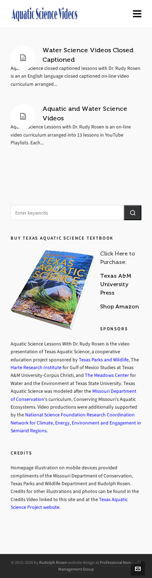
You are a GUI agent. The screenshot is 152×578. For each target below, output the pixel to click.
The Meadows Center (107, 375)
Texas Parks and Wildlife (104, 359)
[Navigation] (137, 14)
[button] (132, 212)
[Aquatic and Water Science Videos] (23, 116)
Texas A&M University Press (115, 284)
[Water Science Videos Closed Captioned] (23, 58)
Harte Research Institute (37, 367)
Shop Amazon (119, 306)
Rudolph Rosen (53, 562)
